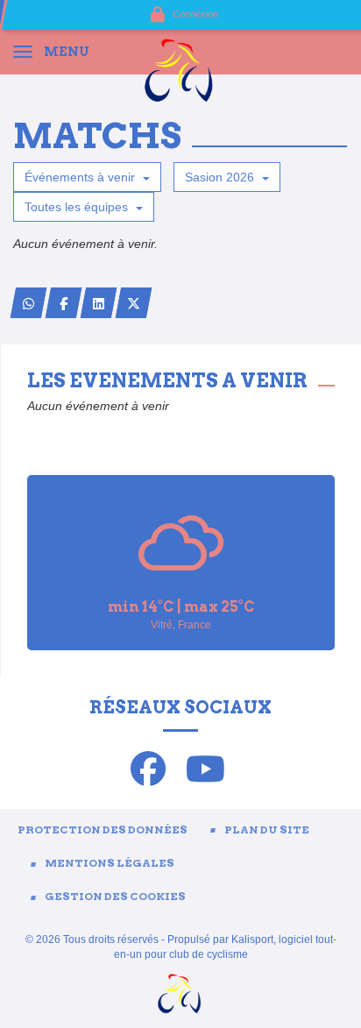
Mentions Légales (109, 862)
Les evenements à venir (167, 380)
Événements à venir (81, 177)
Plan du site (266, 829)
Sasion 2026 (221, 177)
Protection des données (103, 829)
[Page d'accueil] (180, 68)
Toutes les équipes (78, 207)
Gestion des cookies (115, 896)
